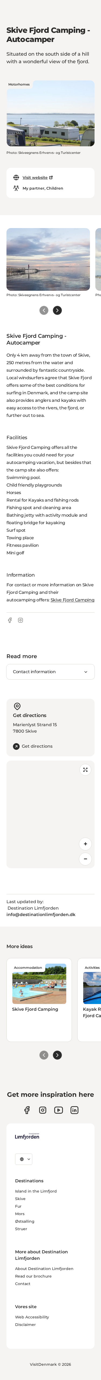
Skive (20, 1198)
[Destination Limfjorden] (27, 1136)
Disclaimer (25, 1324)
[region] (50, 814)
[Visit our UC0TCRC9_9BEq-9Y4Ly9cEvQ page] (58, 1110)
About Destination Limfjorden (44, 1268)
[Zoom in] (85, 844)
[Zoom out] (85, 859)
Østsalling (24, 1221)
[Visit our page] (27, 1110)
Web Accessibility (32, 1317)
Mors (20, 1213)
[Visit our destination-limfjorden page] (74, 1110)
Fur (18, 1206)
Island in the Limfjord (36, 1191)
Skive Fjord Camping (73, 599)
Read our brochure (33, 1276)
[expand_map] (85, 770)
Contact (22, 1283)
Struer (21, 1228)
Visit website (35, 177)
